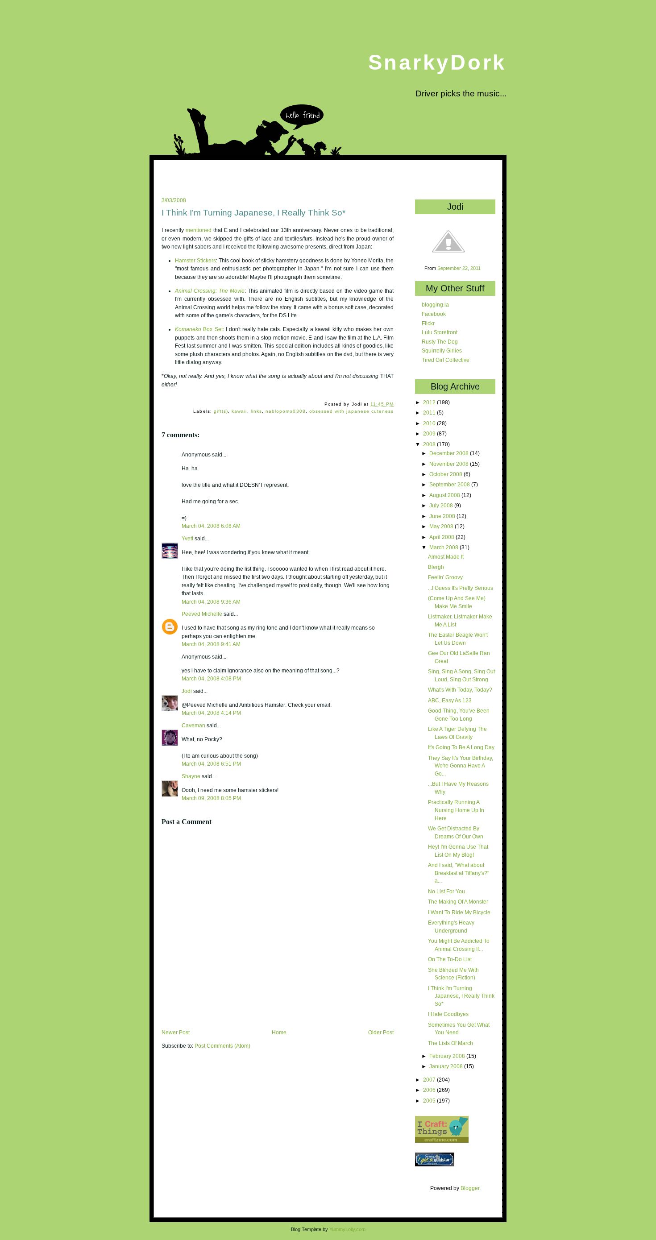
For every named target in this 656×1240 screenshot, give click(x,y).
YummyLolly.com (347, 1229)
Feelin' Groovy (445, 577)
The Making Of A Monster (458, 901)
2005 (430, 1100)
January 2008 (446, 1066)
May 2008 (442, 526)
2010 (430, 423)
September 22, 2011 (459, 268)
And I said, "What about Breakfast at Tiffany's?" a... (458, 872)
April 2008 (442, 537)
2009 (430, 433)
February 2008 (447, 1056)
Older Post (381, 1032)
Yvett (187, 538)
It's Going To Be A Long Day (461, 747)
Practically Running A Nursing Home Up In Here (456, 810)
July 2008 (441, 505)
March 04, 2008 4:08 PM (211, 678)
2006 (430, 1090)
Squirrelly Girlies (442, 350)
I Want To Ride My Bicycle (459, 912)
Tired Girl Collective (445, 360)
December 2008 (449, 453)
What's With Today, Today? (460, 690)
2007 (430, 1079)
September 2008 (450, 484)
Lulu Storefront (439, 332)
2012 (430, 402)
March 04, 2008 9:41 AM (211, 644)
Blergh (436, 567)
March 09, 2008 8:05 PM (211, 798)
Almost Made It (446, 557)
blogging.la (435, 304)
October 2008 (446, 474)
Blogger (470, 1188)
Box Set (198, 329)
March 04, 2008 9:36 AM (211, 602)
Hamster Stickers (195, 260)
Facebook (434, 314)
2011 (430, 412)
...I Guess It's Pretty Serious (460, 588)
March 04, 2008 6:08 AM (211, 526)
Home (279, 1032)
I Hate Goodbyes (448, 1014)
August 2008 (445, 495)
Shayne (191, 776)
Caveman (193, 725)
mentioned (199, 230)
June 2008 (443, 516)
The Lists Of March (450, 1043)
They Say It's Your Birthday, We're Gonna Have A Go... (460, 765)
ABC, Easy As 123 (450, 700)
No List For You (446, 891)
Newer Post (176, 1032)
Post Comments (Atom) (222, 1046)
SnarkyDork (437, 62)
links (256, 411)
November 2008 (449, 464)
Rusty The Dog (440, 341)
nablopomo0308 (286, 411)
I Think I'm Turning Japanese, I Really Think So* (253, 212)
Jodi (187, 691)
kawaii (239, 411)
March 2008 (444, 547)
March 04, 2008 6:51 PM (211, 764)
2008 (430, 444)
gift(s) (221, 411)
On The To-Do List (450, 959)
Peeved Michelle (202, 614)
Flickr (428, 323)
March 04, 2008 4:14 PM (211, 713)
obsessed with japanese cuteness (351, 411)
